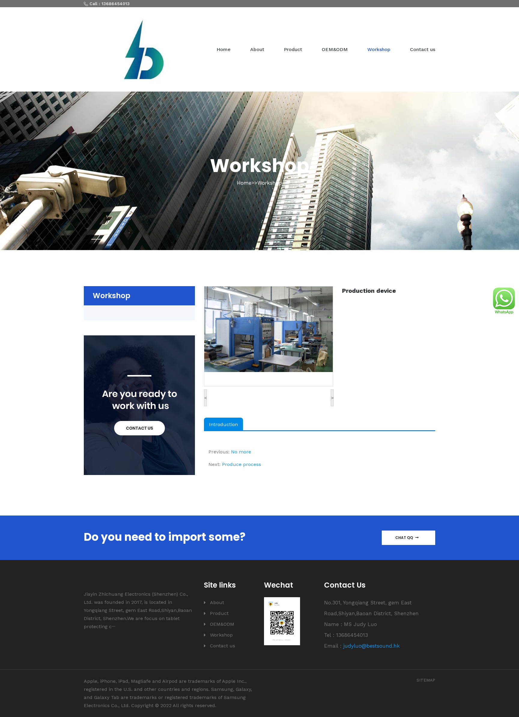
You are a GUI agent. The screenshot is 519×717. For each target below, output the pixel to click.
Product (293, 49)
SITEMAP (426, 680)
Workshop (378, 49)
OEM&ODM (335, 49)
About (257, 49)
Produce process (241, 464)
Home (224, 49)
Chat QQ (404, 537)
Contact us (422, 49)
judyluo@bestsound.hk (371, 646)
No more (241, 452)
